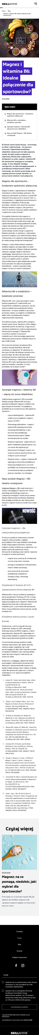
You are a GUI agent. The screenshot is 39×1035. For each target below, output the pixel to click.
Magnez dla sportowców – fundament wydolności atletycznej (20, 115)
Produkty (19, 931)
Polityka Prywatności (19, 957)
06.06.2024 (19, 889)
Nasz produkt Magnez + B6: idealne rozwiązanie (19, 134)
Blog (9, 11)
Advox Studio (28, 1020)
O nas (20, 938)
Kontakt (19, 951)
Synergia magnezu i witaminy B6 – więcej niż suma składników (19, 128)
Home (4, 11)
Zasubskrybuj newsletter (19, 1007)
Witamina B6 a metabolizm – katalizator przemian (17, 121)
